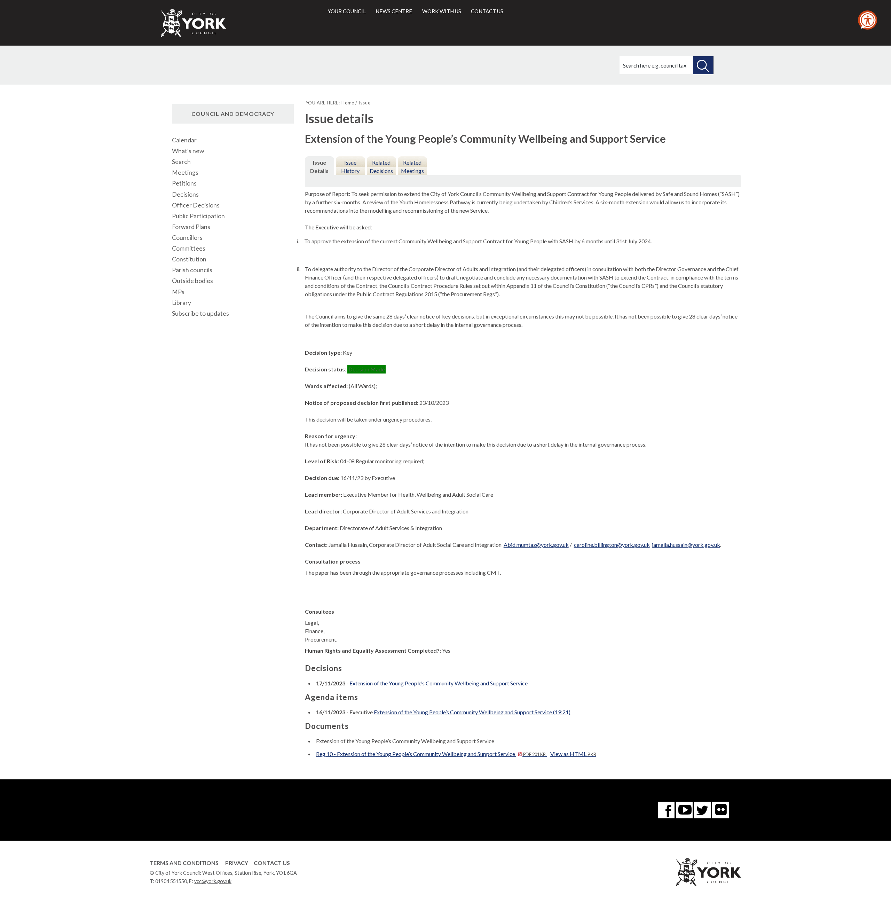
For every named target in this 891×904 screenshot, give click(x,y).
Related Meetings (412, 166)
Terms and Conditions (184, 862)
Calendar (184, 140)
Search (181, 161)
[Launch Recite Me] (867, 20)
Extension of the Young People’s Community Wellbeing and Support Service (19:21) (472, 712)
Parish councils (192, 270)
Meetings (185, 172)
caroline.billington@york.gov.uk (612, 544)
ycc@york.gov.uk (212, 881)
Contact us (487, 11)
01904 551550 (171, 881)
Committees (188, 248)
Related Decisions (381, 166)
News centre (394, 11)
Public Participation (198, 216)
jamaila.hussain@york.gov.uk (686, 544)
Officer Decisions (196, 205)
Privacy (236, 862)
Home (347, 102)
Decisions (185, 194)
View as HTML (573, 753)
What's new (188, 151)
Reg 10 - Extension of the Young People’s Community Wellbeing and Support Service (431, 753)
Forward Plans (191, 226)
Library (181, 302)
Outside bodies (192, 280)
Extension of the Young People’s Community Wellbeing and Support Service (438, 683)
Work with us (441, 11)
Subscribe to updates (200, 313)
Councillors (187, 237)
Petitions (184, 183)
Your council (347, 11)
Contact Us (272, 862)
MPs (178, 292)
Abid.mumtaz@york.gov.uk (536, 544)
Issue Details (319, 166)
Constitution (189, 259)
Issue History (350, 166)
